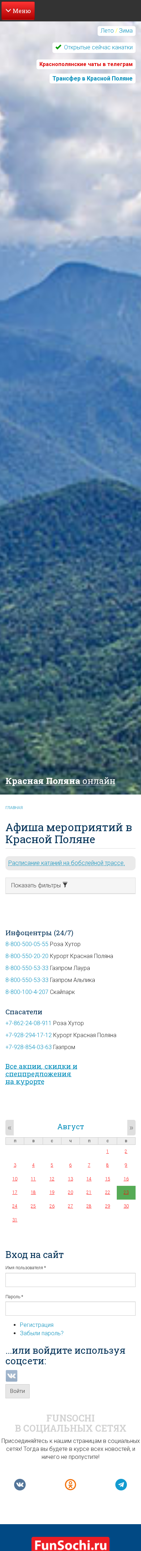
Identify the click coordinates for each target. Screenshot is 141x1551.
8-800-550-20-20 (26, 956)
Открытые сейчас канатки (98, 47)
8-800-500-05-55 (26, 944)
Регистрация (37, 1324)
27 (70, 1206)
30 (126, 1206)
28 (88, 1206)
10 (14, 1178)
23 (126, 1192)
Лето (107, 30)
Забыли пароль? (42, 1333)
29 (107, 1206)
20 (70, 1192)
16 (126, 1178)
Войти (17, 1391)
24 (14, 1206)
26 (52, 1206)
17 (14, 1192)
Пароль (14, 1296)
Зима (126, 30)
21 (88, 1192)
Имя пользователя (25, 1267)
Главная (14, 807)
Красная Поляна (60, 781)
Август (70, 1126)
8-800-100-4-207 (26, 992)
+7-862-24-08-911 (28, 1023)
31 (14, 1219)
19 (52, 1192)
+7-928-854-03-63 (28, 1047)
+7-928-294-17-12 (28, 1035)
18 (33, 1192)
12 (52, 1178)
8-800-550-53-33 (26, 968)
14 (88, 1178)
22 (107, 1192)
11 (33, 1178)
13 (70, 1178)
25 (33, 1206)
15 (107, 1178)
